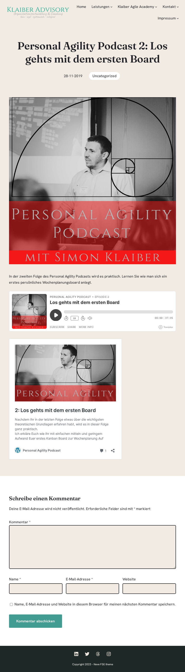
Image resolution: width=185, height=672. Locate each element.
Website (129, 579)
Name (15, 579)
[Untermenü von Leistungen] (111, 7)
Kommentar (19, 522)
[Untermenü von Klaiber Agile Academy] (156, 7)
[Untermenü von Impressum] (178, 18)
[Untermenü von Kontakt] (178, 7)
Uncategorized (104, 76)
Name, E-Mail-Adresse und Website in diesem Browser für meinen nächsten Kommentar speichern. (95, 604)
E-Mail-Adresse (79, 579)
